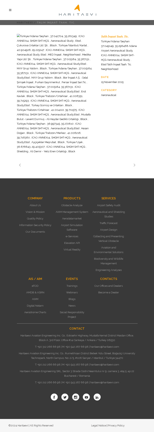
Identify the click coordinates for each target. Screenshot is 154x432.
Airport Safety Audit (108, 205)
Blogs (72, 299)
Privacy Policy (116, 425)
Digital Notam (35, 305)
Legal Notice (99, 425)
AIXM (35, 299)
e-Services (72, 236)
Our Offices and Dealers (108, 285)
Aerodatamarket (72, 218)
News (72, 305)
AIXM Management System (72, 211)
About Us (35, 205)
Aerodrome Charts (35, 312)
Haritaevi (25, 22)
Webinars (72, 292)
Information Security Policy (35, 225)
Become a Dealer (108, 292)
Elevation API (72, 242)
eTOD (35, 285)
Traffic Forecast (109, 223)
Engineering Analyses (109, 270)
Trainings (72, 285)
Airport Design (108, 229)
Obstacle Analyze (71, 205)
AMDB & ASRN (35, 292)
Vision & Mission (35, 211)
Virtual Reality (72, 249)
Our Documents (35, 231)
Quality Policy (35, 218)
